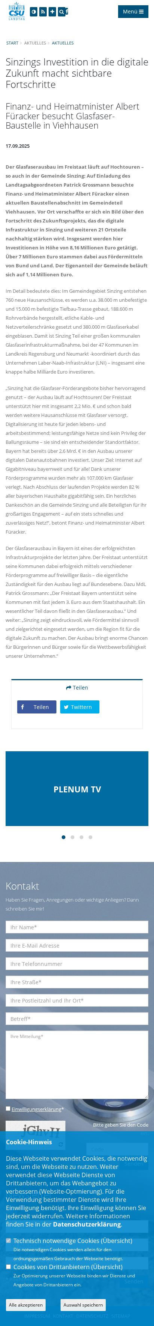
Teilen (79, 687)
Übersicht (116, 1241)
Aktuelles (63, 43)
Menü (131, 11)
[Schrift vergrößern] (52, 11)
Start (12, 43)
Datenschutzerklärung (87, 1224)
